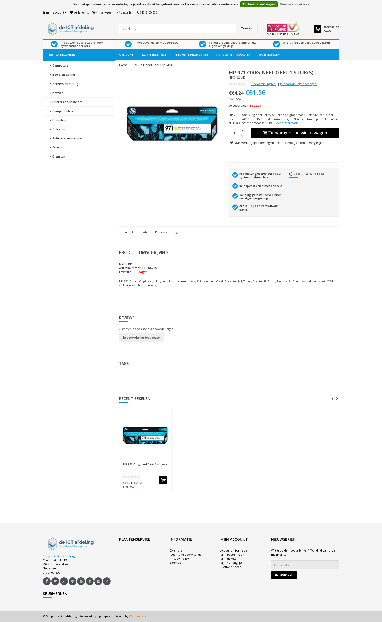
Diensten (58, 156)
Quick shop (134, 462)
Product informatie (135, 232)
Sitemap (175, 563)
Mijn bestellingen (232, 554)
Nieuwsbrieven (230, 567)
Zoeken (246, 28)
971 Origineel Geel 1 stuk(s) (152, 65)
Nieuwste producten (191, 54)
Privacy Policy (179, 558)
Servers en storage (66, 84)
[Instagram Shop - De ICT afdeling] (98, 581)
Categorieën (65, 54)
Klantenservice (154, 54)
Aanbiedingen (269, 54)
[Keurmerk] (283, 28)
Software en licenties (67, 138)
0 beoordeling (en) (263, 84)
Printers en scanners (67, 102)
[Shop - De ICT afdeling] (70, 28)
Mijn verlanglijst (231, 563)
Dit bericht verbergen (259, 4)
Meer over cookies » (295, 4)
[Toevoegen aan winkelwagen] (163, 480)
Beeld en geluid (63, 74)
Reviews (161, 232)
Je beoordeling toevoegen (298, 84)
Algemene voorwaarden (186, 554)
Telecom (58, 129)
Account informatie (233, 550)
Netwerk (58, 93)
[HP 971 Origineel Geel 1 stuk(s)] (145, 435)
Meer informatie (287, 123)
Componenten (62, 111)
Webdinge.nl (138, 616)
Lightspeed (104, 616)
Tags (176, 232)
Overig (57, 147)
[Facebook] (47, 581)
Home (123, 65)
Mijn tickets (228, 558)
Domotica (59, 120)
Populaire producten (233, 54)
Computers (60, 65)
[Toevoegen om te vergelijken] (165, 461)
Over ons (126, 54)
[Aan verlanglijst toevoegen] (155, 461)
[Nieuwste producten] (107, 581)
